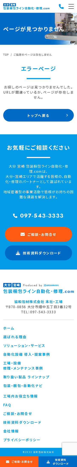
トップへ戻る (38, 115)
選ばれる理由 (15, 336)
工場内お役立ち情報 (20, 396)
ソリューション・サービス (24, 345)
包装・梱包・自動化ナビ (23, 385)
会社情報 (11, 431)
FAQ (7, 404)
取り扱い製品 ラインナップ (26, 376)
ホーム (9, 328)
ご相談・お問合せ (42, 234)
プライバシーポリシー (21, 439)
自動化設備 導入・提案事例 (26, 354)
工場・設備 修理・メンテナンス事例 (23, 365)
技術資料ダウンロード (22, 422)
